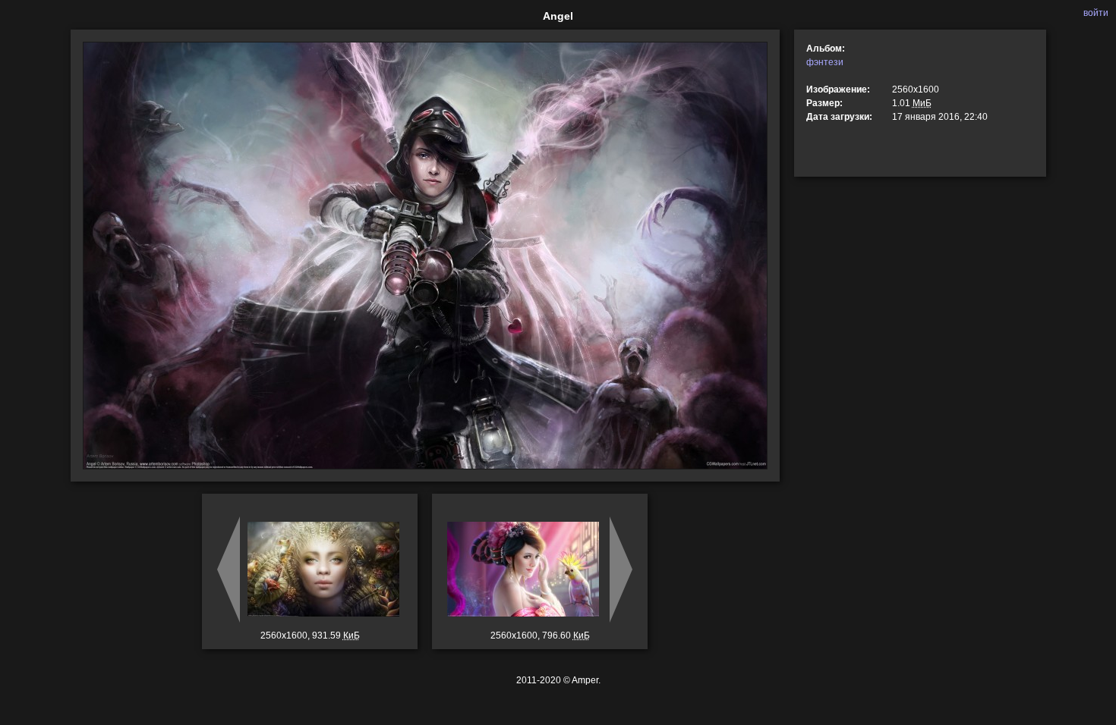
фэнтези (824, 62)
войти (1095, 13)
